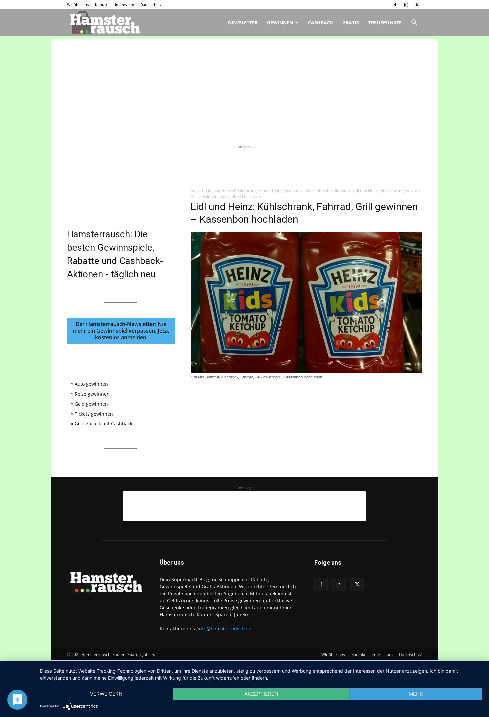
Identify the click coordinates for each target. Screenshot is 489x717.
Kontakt (102, 4)
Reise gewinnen (92, 394)
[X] (417, 4)
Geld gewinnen (91, 404)
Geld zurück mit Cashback (103, 423)
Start (195, 190)
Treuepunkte (385, 22)
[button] (414, 23)
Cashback (320, 22)
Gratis (350, 22)
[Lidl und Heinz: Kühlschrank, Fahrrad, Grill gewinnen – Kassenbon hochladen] (306, 371)
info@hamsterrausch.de (224, 628)
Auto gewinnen (91, 384)
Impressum (124, 4)
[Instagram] (406, 4)
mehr (416, 694)
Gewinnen (280, 22)
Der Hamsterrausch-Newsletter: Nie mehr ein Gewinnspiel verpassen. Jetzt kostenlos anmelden (121, 330)
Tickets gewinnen (94, 414)
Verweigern (106, 694)
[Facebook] (395, 4)
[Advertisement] (244, 85)
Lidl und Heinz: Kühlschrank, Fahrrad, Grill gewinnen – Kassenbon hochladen (276, 190)
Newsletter (243, 22)
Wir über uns (78, 4)
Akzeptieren (261, 694)
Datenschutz (151, 4)
